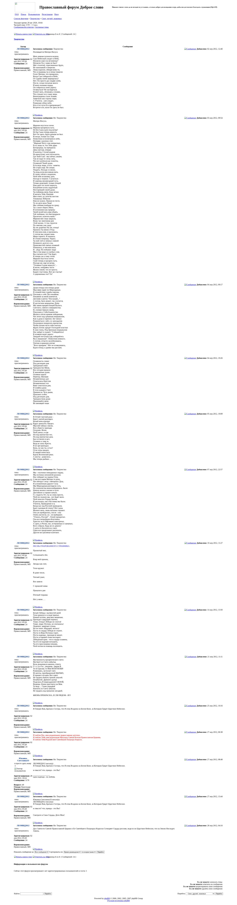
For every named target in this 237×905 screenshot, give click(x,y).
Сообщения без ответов (24, 27)
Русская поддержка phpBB (118, 901)
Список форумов (21, 19)
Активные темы (42, 27)
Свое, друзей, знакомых (52, 19)
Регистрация (47, 14)
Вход (56, 14)
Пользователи (34, 14)
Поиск (23, 14)
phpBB (107, 898)
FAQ (17, 14)
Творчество (35, 19)
